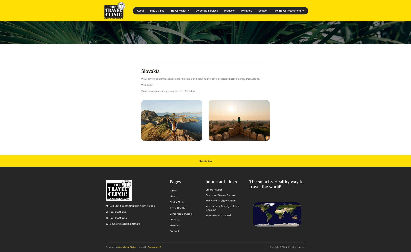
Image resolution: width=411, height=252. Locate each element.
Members (246, 10)
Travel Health (178, 10)
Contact (262, 10)
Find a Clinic (157, 10)
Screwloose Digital (127, 247)
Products (229, 10)
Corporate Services (207, 10)
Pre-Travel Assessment (287, 10)
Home (173, 190)
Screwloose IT (154, 247)
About (140, 10)
